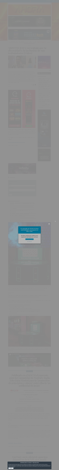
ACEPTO (11, 468)
